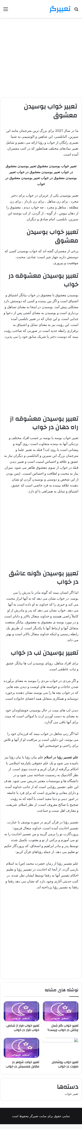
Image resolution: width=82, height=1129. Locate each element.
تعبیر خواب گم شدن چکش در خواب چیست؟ (62, 1028)
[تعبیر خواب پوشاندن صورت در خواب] (60, 1048)
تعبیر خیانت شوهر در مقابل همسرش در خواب (22, 1064)
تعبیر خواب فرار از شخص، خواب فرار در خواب (22, 1028)
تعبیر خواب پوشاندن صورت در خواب (65, 1064)
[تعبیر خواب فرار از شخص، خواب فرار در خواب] (21, 1011)
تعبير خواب (71, 1093)
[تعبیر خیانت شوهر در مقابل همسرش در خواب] (21, 1048)
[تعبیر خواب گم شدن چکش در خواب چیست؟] (60, 1011)
